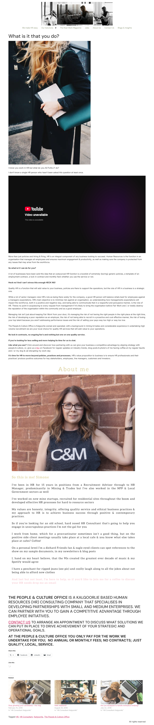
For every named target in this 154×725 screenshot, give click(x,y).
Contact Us (109, 28)
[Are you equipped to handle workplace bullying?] (122, 692)
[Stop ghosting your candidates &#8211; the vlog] (30, 692)
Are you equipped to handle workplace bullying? (120, 705)
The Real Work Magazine (70, 28)
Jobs (87, 28)
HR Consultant (26, 717)
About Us (97, 28)
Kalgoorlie (38, 717)
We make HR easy (30, 28)
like (37, 348)
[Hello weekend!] (76, 692)
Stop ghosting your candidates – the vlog (24, 705)
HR (17, 717)
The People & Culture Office (56, 717)
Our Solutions (47, 28)
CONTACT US (19, 622)
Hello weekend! (61, 705)
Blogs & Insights (125, 28)
